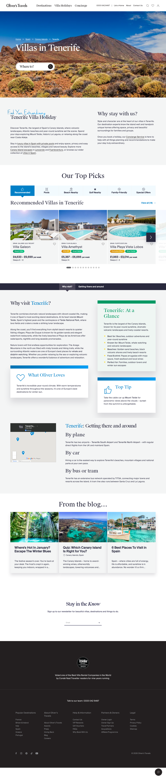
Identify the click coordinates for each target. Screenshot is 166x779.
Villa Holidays (63, 5)
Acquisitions (106, 729)
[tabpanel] (83, 236)
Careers (47, 738)
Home (18, 39)
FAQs (75, 729)
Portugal (19, 735)
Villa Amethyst (71, 247)
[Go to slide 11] (96, 267)
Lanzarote (40, 150)
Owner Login (106, 719)
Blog (46, 735)
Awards (47, 726)
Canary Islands (41, 39)
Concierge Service (135, 137)
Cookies (133, 726)
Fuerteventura (56, 150)
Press (46, 729)
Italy (17, 726)
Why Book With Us (80, 732)
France (18, 719)
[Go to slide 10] (93, 267)
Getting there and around (91, 286)
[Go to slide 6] (83, 267)
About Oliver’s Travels (53, 722)
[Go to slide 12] (99, 267)
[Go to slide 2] (73, 267)
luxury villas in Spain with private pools (35, 143)
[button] (158, 772)
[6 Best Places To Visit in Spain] (132, 542)
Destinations (43, 5)
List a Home (119, 5)
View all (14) (147, 203)
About (128, 5)
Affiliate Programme (109, 732)
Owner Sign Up (107, 722)
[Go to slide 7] (86, 267)
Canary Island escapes (21, 150)
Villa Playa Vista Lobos (126, 247)
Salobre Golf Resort (26, 243)
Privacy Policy (135, 722)
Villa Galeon (21, 247)
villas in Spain (29, 153)
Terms (132, 719)
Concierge (81, 5)
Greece (19, 732)
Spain (28, 39)
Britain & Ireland (22, 722)
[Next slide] (55, 225)
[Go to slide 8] (88, 267)
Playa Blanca (71, 243)
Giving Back (49, 732)
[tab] (22, 191)
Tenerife (55, 39)
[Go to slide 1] (68, 267)
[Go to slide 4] (78, 267)
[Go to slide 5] (80, 267)
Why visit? (67, 286)
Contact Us (138, 5)
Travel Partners (107, 726)
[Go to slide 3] (75, 267)
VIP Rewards (78, 722)
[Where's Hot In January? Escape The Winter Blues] (34, 542)
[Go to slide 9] (91, 267)
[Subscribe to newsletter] (99, 621)
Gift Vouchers (78, 726)
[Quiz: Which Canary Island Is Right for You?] (83, 542)
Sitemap (133, 729)
